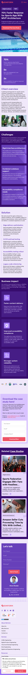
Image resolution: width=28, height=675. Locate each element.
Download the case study (11, 27)
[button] (24, 2)
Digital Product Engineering (8, 642)
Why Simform (5, 628)
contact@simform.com (13, 416)
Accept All (20, 671)
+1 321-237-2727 (11, 417)
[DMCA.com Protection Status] (8, 619)
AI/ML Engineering (6, 640)
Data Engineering (6, 647)
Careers (3, 630)
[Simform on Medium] (13, 610)
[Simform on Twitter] (7, 610)
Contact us (4, 633)
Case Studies (4, 656)
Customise (8, 671)
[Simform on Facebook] (2, 610)
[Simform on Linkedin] (5, 610)
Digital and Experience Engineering (10, 649)
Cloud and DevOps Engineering (9, 644)
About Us (3, 626)
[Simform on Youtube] (10, 610)
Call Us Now (15, 594)
